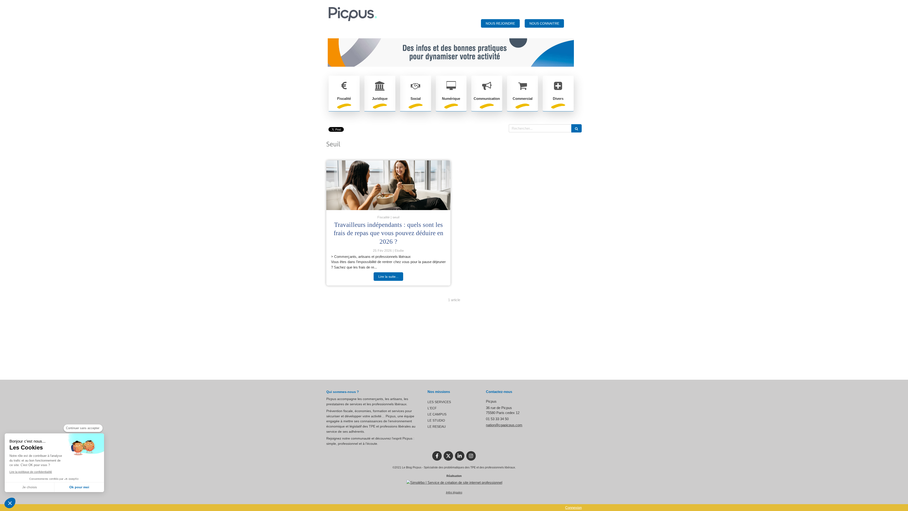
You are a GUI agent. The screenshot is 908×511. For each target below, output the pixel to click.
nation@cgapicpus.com (504, 425)
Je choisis (29, 487)
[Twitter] (448, 456)
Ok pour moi (79, 487)
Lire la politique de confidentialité (30, 472)
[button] (10, 503)
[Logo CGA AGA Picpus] (353, 20)
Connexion (573, 508)
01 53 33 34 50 (497, 419)
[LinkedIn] (459, 456)
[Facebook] (437, 456)
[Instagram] (471, 456)
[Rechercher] (576, 128)
